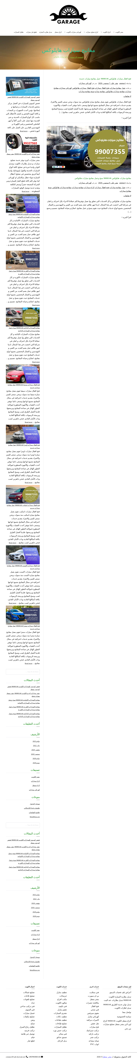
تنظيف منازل (62, 992)
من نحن (128, 1028)
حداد (33, 1002)
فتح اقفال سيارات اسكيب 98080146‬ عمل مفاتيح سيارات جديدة (23, 506)
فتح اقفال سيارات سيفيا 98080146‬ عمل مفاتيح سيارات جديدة (24, 386)
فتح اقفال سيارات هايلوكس (83, 88)
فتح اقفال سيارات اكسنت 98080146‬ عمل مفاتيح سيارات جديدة (23, 567)
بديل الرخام (62, 1040)
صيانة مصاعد (94, 1040)
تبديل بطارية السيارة (45, 32)
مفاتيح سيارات (77, 187)
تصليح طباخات (61, 1023)
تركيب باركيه (94, 1034)
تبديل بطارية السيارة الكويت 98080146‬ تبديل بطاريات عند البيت (117, 998)
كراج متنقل (58, 32)
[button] (114, 32)
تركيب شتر (94, 1037)
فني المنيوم (30, 1009)
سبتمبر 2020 (35, 754)
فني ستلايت (94, 992)
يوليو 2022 (36, 741)
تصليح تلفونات (29, 999)
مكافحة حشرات (92, 1002)
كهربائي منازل (93, 1016)
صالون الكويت (61, 1002)
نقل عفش (95, 1023)
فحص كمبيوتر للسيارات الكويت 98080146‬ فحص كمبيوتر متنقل (23, 98)
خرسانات (63, 996)
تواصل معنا (126, 1012)
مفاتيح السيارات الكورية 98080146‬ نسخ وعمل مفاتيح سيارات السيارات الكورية (24, 272)
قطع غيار (31, 1040)
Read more (24, 131)
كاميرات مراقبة (93, 1020)
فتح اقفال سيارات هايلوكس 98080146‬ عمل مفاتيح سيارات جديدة (105, 79)
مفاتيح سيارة (100, 91)
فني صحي (95, 1009)
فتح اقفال (95, 1006)
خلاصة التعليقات (34, 812)
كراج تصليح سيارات (92, 32)
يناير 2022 (36, 745)
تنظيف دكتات (61, 1016)
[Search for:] (23, 672)
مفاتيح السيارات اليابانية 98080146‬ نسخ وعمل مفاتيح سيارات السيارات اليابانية (24, 329)
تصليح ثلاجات (29, 996)
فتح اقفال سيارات (102, 88)
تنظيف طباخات (61, 1020)
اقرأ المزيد (127, 117)
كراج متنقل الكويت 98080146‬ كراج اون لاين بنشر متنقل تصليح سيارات (117, 1022)
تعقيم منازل (62, 1009)
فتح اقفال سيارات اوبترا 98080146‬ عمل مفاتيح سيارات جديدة (24, 446)
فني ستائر (63, 1034)
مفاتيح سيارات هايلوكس (115, 91)
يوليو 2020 (36, 758)
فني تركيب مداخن (27, 1006)
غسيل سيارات (29, 1013)
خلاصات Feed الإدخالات (32, 808)
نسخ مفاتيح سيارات (86, 91)
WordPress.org (35, 817)
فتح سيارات (94, 1027)
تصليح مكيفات (29, 1016)
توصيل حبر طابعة (28, 1034)
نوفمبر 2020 (35, 750)
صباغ (33, 1023)
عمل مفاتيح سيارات (117, 88)
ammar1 (122, 83)
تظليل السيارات (19, 32)
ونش (33, 1020)
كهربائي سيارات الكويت (73, 32)
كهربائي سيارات (85, 83)
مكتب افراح (62, 999)
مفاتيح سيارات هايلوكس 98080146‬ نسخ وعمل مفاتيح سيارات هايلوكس (103, 178)
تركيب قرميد (29, 1030)
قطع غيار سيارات (31, 32)
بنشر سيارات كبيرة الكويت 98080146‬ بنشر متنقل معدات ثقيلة (23, 155)
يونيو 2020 (36, 763)
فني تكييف (62, 1006)
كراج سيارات (89, 187)
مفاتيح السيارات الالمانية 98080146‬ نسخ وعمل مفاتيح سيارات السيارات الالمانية (24, 215)
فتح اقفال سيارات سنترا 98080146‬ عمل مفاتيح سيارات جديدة (24, 627)
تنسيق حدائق (62, 1037)
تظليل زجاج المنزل (27, 1027)
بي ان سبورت (93, 996)
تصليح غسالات (29, 992)
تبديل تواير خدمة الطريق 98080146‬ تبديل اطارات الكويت (117, 1006)
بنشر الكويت (119, 32)
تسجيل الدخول (35, 804)
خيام (33, 1037)
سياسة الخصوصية (124, 1016)
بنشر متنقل (94, 999)
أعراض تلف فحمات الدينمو (120, 992)
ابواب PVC (94, 1044)
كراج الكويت (107, 32)
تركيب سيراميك (92, 1030)
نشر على (108, 83)
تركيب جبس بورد (60, 1030)
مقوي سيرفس (93, 1013)
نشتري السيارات (60, 1013)
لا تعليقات (127, 96)
